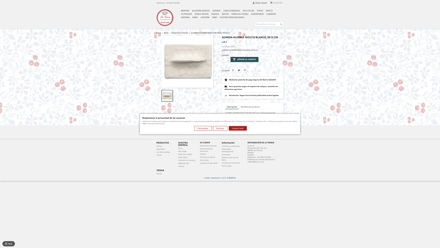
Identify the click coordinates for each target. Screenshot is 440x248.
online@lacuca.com (256, 162)
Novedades (160, 149)
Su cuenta (205, 142)
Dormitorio (257, 14)
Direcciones (204, 160)
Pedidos (203, 154)
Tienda (159, 155)
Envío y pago (226, 166)
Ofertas (159, 146)
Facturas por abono (207, 157)
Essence (215, 14)
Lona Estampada (231, 10)
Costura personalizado (232, 17)
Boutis (225, 14)
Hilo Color (248, 10)
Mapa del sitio (183, 163)
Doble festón (202, 14)
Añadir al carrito (244, 59)
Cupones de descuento (209, 163)
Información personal (208, 146)
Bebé (214, 17)
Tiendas (181, 166)
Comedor (271, 14)
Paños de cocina (239, 14)
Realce (269, 10)
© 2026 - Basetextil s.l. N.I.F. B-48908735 (220, 178)
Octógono (186, 14)
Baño (195, 17)
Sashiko (216, 10)
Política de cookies (185, 154)
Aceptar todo (237, 128)
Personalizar (203, 128)
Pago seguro (183, 157)
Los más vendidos (163, 152)
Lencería (205, 17)
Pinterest (245, 70)
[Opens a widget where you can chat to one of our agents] (8, 244)
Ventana (185, 17)
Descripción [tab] (232, 107)
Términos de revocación (231, 163)
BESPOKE (185, 10)
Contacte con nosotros (186, 160)
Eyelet (260, 10)
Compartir (233, 70)
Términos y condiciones (231, 146)
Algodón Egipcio (201, 10)
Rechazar (220, 128)
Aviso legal (182, 151)
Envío (180, 148)
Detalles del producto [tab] (250, 107)
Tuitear (239, 70)
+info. (144, 123)
